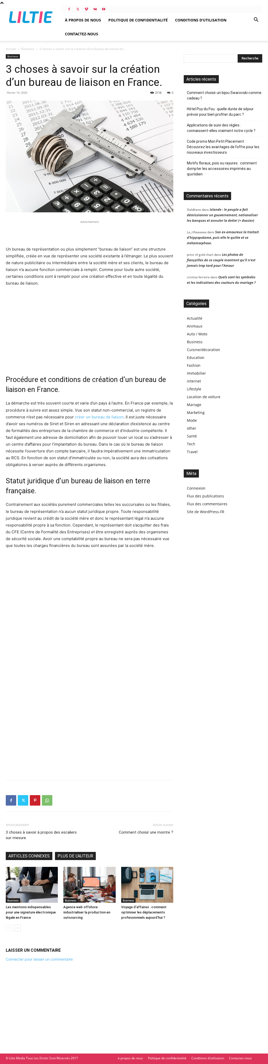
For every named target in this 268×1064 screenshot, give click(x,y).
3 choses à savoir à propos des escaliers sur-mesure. (41, 835)
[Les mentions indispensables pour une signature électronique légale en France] (32, 885)
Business (27, 49)
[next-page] (17, 928)
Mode (192, 420)
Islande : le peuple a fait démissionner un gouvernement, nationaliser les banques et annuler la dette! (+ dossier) (222, 215)
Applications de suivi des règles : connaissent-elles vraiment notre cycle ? (221, 128)
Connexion (196, 488)
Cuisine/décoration (203, 349)
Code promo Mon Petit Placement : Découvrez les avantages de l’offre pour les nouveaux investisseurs (223, 146)
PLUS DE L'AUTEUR (75, 856)
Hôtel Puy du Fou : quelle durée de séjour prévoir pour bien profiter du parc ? (220, 112)
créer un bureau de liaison (99, 416)
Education (195, 357)
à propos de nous (83, 20)
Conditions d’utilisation (200, 20)
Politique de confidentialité (138, 20)
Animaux (194, 326)
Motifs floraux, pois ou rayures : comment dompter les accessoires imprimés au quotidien (222, 168)
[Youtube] (104, 9)
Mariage (194, 404)
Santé (192, 436)
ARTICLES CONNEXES (29, 856)
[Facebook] (69, 9)
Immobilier (196, 373)
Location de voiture (203, 396)
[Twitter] (78, 9)
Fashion (193, 365)
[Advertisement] (89, 232)
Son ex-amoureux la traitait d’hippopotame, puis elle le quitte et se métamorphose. (223, 237)
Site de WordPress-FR (205, 511)
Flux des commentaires (207, 503)
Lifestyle (194, 388)
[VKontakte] (95, 9)
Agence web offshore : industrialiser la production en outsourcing (86, 912)
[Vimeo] (86, 9)
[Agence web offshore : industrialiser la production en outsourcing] (89, 885)
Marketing (196, 412)
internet (194, 381)
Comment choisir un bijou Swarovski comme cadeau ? (224, 95)
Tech (191, 443)
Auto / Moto (197, 333)
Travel (192, 451)
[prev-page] (9, 928)
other (191, 428)
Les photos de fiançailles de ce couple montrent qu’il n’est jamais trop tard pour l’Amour (221, 260)
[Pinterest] (35, 800)
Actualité (194, 318)
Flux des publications (205, 496)
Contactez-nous (81, 33)
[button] (256, 20)
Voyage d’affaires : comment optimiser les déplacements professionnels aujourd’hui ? (143, 912)
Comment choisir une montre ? (146, 832)
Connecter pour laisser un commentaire (39, 959)
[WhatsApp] (47, 800)
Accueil (11, 49)
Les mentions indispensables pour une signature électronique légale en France (31, 912)
